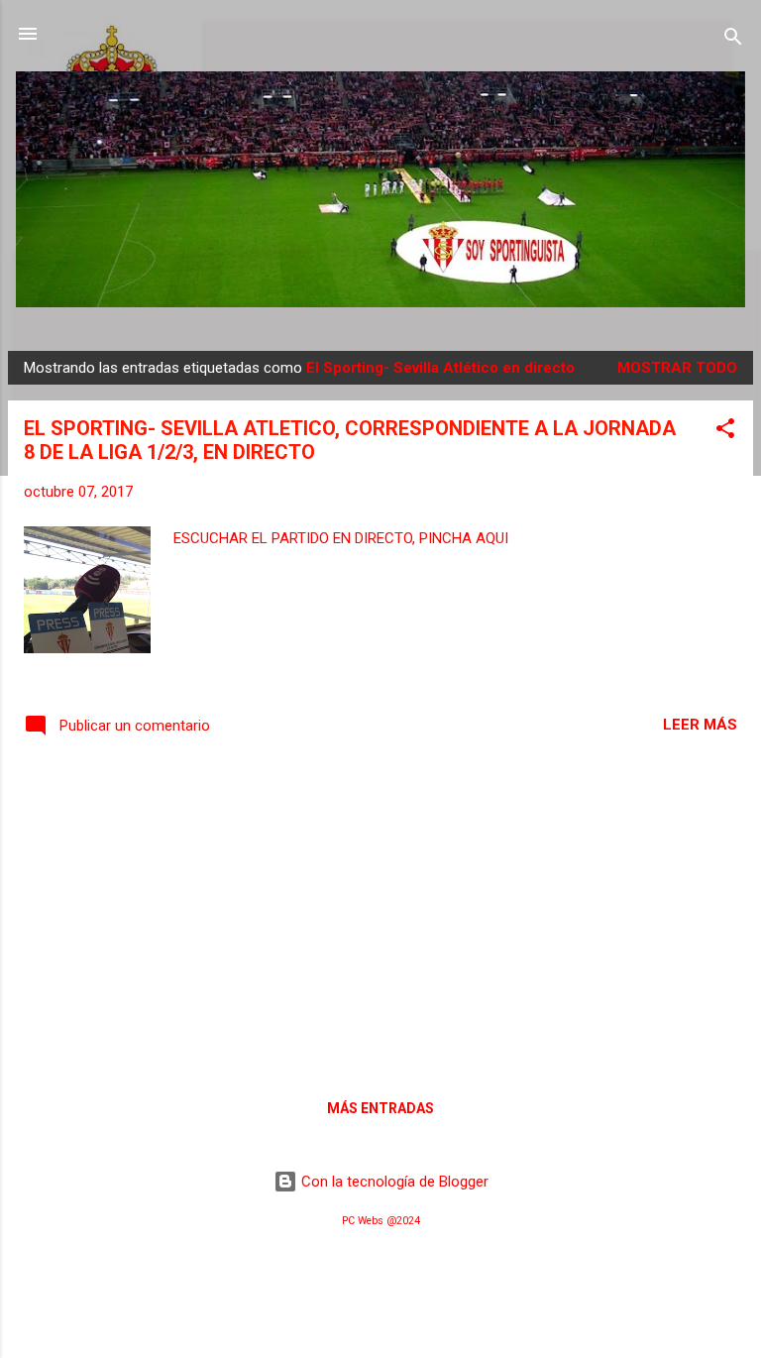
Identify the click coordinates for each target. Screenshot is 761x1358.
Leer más (700, 725)
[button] (725, 431)
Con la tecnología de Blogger (393, 1181)
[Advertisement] (380, 915)
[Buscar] (733, 40)
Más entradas (380, 1108)
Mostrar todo (677, 368)
